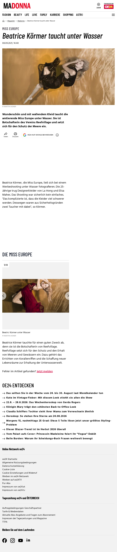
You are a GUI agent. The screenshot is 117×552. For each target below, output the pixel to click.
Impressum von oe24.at (13, 487)
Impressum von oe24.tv (13, 490)
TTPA (4, 522)
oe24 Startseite (9, 459)
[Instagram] (12, 540)
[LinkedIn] (28, 540)
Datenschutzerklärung (13, 466)
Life (27, 14)
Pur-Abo (6, 483)
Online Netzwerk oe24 (13, 449)
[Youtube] (20, 540)
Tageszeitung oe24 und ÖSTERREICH (20, 498)
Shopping (68, 14)
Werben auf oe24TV (12, 480)
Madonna (21, 21)
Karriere (55, 14)
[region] (35, 299)
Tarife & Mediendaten (13, 512)
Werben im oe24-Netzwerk (15, 476)
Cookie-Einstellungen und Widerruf (19, 473)
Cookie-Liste (8, 469)
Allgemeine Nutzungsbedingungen (19, 463)
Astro (79, 14)
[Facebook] (4, 540)
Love (34, 14)
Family (43, 14)
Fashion (6, 14)
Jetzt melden (45, 371)
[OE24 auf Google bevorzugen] (57, 135)
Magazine (11, 21)
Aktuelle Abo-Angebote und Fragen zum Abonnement (28, 515)
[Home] (3, 21)
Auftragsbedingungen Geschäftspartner (21, 508)
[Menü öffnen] (113, 14)
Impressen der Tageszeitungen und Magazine (24, 518)
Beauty (18, 14)
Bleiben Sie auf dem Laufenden (18, 529)
